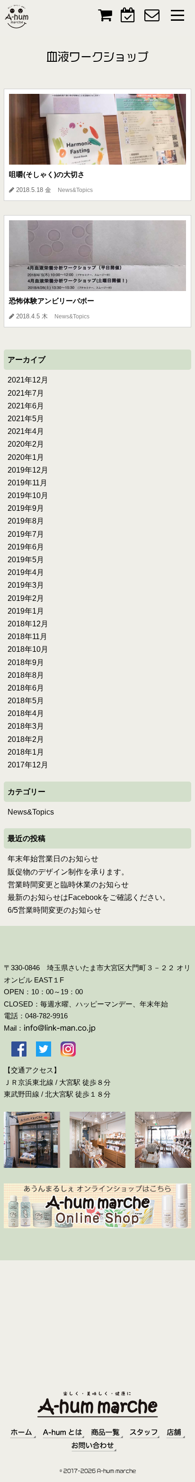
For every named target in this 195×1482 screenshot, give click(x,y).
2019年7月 (26, 534)
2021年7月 (26, 393)
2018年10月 (28, 649)
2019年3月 (26, 585)
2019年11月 (27, 483)
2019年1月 (26, 611)
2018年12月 (28, 624)
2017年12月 (28, 765)
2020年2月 (26, 444)
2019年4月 (26, 572)
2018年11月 (27, 637)
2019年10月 (28, 495)
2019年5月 (26, 560)
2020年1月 (26, 457)
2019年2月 (26, 598)
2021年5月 (26, 419)
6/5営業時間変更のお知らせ (54, 910)
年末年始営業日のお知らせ (53, 859)
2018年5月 (26, 701)
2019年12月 (28, 470)
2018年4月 (26, 713)
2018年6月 (26, 688)
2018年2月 (26, 739)
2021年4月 (26, 431)
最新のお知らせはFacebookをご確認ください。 (89, 897)
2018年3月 (26, 726)
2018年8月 (26, 675)
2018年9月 (26, 662)
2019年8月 (26, 521)
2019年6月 (26, 547)
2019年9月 (26, 508)
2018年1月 (26, 752)
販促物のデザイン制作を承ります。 (68, 872)
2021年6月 (26, 406)
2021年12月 (28, 380)
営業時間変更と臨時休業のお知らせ (68, 885)
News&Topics (31, 812)
